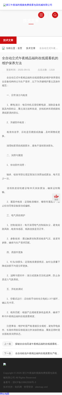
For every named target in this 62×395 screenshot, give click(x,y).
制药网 (18, 387)
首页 (20, 48)
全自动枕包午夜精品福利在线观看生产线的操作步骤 (37, 353)
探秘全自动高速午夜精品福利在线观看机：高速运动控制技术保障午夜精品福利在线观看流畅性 (37, 344)
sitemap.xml (41, 387)
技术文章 (8, 40)
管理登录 (28, 387)
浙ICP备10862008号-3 (24, 382)
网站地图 (4, 393)
